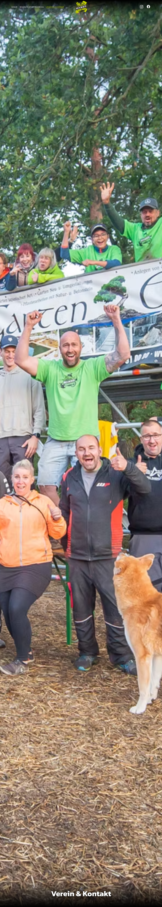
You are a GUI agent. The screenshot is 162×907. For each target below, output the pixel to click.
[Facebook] (148, 6)
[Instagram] (141, 6)
